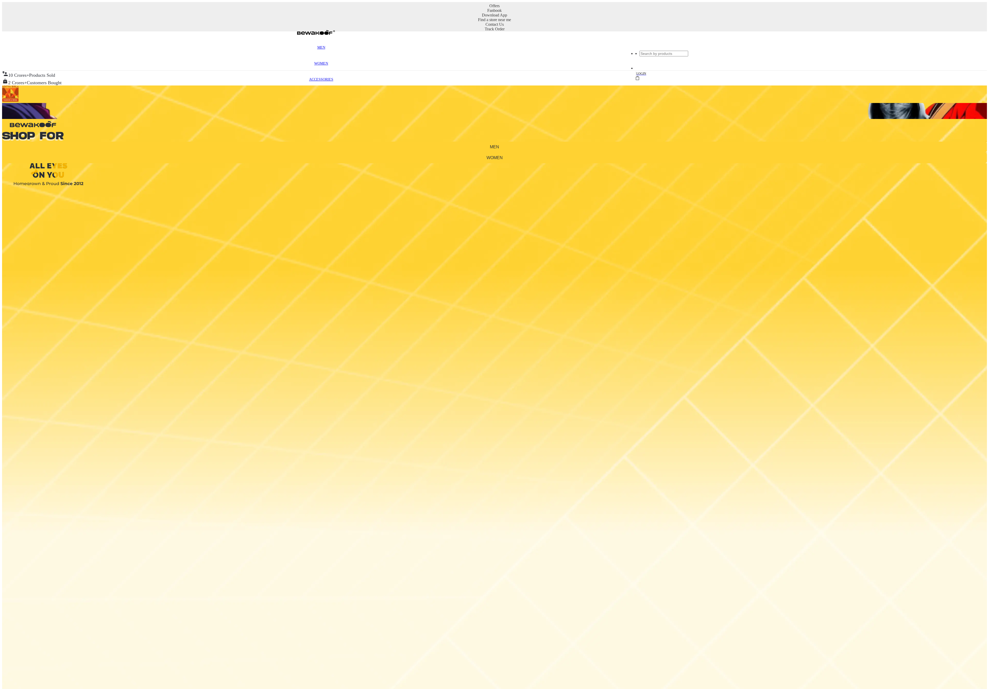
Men (321, 47)
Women (321, 63)
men (494, 147)
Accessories (321, 79)
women (495, 158)
